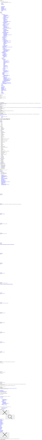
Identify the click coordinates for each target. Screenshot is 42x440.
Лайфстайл (5, 31)
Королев (1, 428)
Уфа (0, 426)
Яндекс (1, 394)
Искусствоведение (5, 43)
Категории (1, 120)
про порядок (2, 157)
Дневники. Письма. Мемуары (6, 23)
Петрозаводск (1, 431)
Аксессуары (4, 58)
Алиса (4, 59)
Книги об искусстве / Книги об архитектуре (5, 181)
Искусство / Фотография (6, 30)
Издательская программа (3, 8)
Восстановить (1, 113)
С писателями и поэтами (6, 79)
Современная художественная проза (7, 21)
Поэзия (4, 20)
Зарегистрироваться (2, 102)
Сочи (0, 425)
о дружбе (2, 143)
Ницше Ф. (1, 203)
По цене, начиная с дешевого (4, 173)
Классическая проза (6, 19)
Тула (0, 429)
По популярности (2, 172)
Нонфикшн (4, 14)
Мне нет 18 (4, 439)
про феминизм (2, 136)
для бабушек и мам (3, 128)
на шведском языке (3, 168)
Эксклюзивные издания (5, 51)
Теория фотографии (6, 40)
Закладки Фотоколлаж (6, 71)
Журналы (3, 28)
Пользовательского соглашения (3, 103)
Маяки (4, 64)
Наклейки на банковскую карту (7, 75)
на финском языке (2, 167)
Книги (4, 38)
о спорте (2, 145)
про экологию (2, 156)
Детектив (4, 18)
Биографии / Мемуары (5, 22)
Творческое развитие (6, 45)
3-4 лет (1, 123)
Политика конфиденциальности (6, 403)
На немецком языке (3, 166)
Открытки (4, 76)
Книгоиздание (5, 16)
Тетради (3, 57)
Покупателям (2, 4)
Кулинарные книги (4, 46)
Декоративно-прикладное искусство (7, 42)
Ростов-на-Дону (1, 424)
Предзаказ (3, 47)
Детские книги (4, 25)
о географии (2, 155)
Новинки (2, 84)
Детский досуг (5, 26)
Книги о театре (2, 180)
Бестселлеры (2, 85)
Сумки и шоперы (4, 81)
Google (2, 394)
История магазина (3, 6)
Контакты (2, 92)
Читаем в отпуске (2, 146)
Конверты (3, 73)
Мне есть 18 (1, 439)
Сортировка (1, 121)
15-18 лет (2, 125)
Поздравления (5, 78)
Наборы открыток (5, 77)
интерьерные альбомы (3, 132)
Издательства (1, 169)
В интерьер (4, 68)
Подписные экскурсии (3, 9)
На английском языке (3, 164)
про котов (2, 148)
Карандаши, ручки (4, 55)
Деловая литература (6, 15)
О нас (1, 398)
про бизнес (2, 142)
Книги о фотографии (5, 39)
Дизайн (4, 48)
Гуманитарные (5, 29)
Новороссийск (1, 430)
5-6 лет (1, 122)
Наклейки (3, 74)
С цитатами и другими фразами (7, 80)
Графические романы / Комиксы (6, 24)
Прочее (4, 44)
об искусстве (2, 131)
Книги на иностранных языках (6, 32)
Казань (1, 421)
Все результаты (1, 115)
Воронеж (1, 420)
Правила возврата (4, 402)
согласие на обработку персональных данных (12, 388)
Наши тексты (2, 7)
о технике (2, 141)
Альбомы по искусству (6, 41)
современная (2, 161)
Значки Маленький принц (6, 62)
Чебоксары (1, 427)
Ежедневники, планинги (5, 54)
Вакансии (2, 3)
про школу (2, 149)
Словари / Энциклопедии (6, 17)
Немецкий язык (5, 35)
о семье (1, 150)
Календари (4, 72)
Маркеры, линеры (5, 56)
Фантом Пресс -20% (3, 152)
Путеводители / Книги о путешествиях (6, 49)
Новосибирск (1, 423)
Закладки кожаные (5, 70)
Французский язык (5, 36)
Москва (1, 419)
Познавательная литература (6, 27)
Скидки (2, 10)
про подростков (2, 135)
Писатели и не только (6, 66)
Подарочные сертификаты (4, 83)
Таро (4, 67)
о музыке (2, 140)
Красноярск (1, 422)
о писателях (2, 133)
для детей (2, 127)
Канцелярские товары (3, 52)
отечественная (2, 159)
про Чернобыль (2, 153)
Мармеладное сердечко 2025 (3, 154)
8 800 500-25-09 (1, 390)
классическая (2, 162)
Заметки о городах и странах (6, 50)
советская (2, 160)
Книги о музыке (4, 37)
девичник (2, 137)
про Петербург (2, 144)
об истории (2, 139)
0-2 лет (1, 124)
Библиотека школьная (3, 163)
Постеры (4, 69)
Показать (1, 171)
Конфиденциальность (3, 408)
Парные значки (5, 65)
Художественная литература (4, 175)
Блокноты (5, 53)
